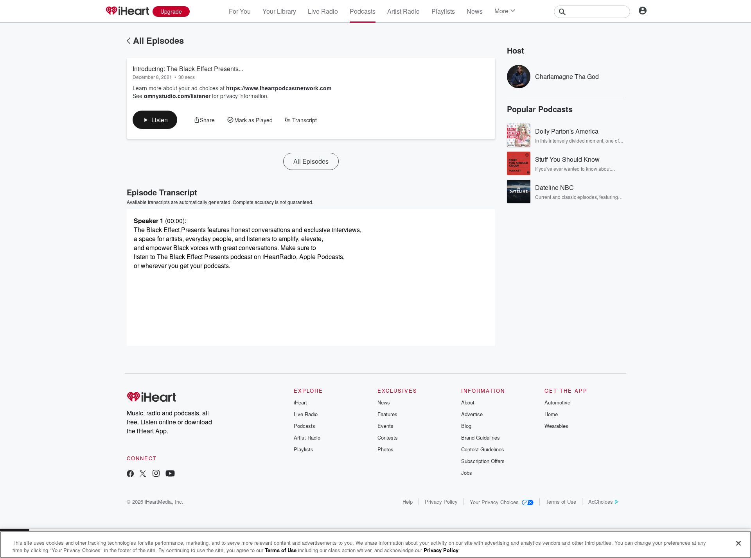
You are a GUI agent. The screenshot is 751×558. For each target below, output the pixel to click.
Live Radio (323, 11)
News (475, 11)
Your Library (279, 11)
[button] (155, 120)
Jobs (466, 472)
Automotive (557, 402)
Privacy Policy (441, 501)
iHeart (300, 402)
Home (551, 414)
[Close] (738, 543)
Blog (466, 425)
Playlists (443, 11)
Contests (387, 437)
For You (240, 11)
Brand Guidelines (480, 437)
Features (387, 414)
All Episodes (158, 40)
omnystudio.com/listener (177, 96)
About (467, 402)
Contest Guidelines (482, 449)
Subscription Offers (483, 461)
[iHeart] (127, 11)
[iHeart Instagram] (156, 474)
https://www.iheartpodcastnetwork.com (278, 88)
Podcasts (363, 11)
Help (407, 501)
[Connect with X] (143, 474)
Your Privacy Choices (494, 502)
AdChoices (600, 501)
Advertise (472, 414)
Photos (385, 449)
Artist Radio (403, 11)
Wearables (556, 425)
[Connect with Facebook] (130, 474)
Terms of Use (561, 501)
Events (385, 425)
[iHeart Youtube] (170, 474)
